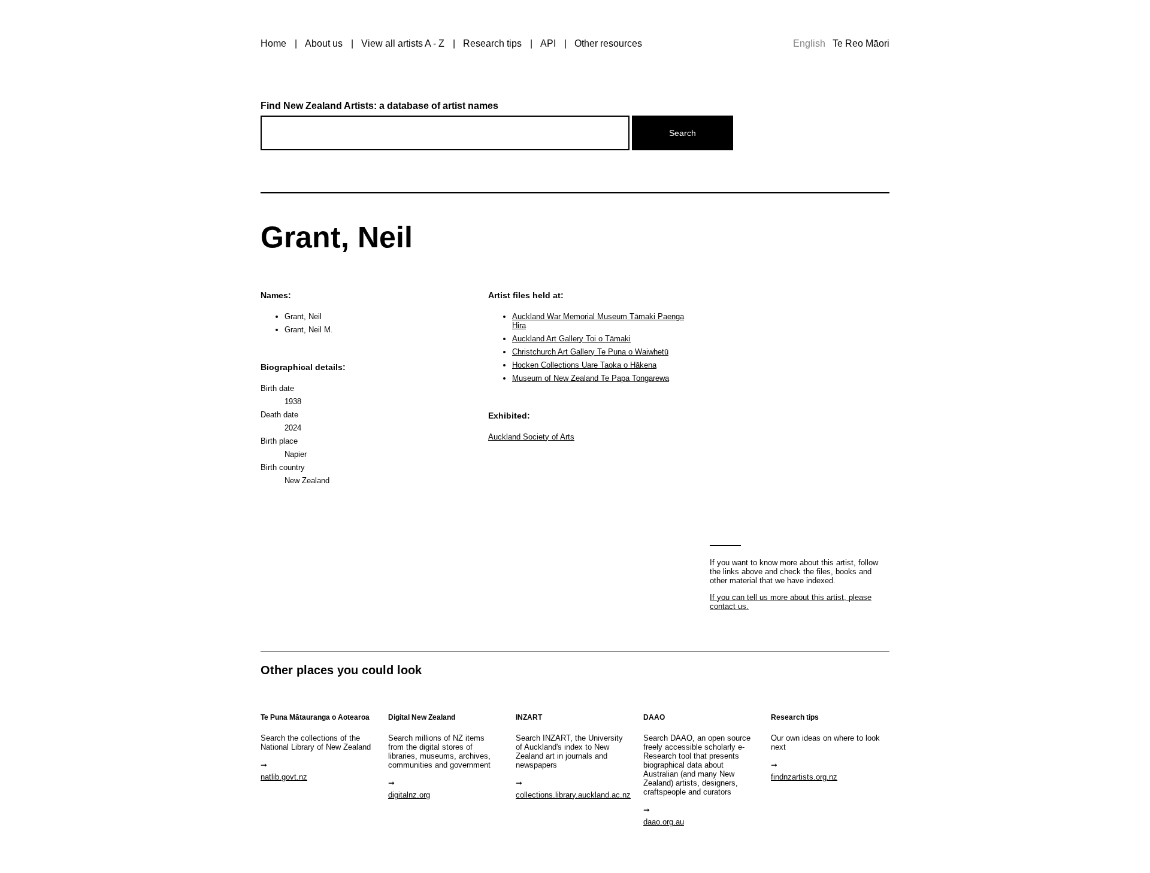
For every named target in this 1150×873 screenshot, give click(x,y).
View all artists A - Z (402, 43)
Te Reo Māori (861, 43)
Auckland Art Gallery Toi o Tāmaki (571, 338)
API (548, 43)
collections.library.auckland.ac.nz (573, 794)
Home (273, 43)
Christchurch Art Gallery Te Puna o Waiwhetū (590, 351)
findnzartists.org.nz (804, 776)
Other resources (608, 43)
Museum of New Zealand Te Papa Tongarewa (590, 378)
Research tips (492, 43)
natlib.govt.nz (284, 776)
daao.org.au (663, 821)
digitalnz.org (409, 794)
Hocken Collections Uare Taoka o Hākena (584, 364)
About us (324, 43)
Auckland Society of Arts (531, 436)
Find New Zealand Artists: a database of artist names (379, 106)
